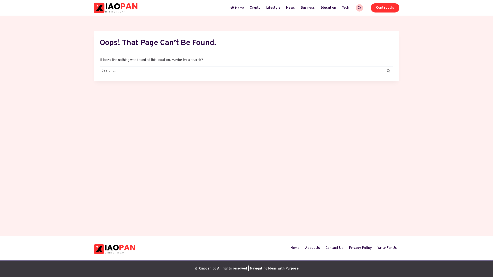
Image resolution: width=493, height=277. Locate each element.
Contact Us (385, 8)
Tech (345, 8)
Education (328, 8)
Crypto (255, 8)
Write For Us (387, 248)
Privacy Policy (360, 248)
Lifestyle (273, 8)
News (290, 8)
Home (239, 8)
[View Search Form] (359, 8)
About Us (312, 248)
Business (307, 8)
